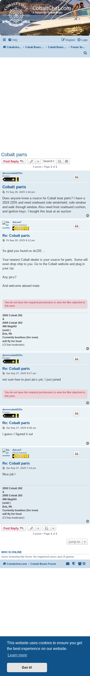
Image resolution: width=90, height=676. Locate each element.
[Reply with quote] (76, 177)
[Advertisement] (45, 105)
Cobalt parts (14, 154)
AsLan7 (16, 222)
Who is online (11, 552)
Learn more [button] (17, 655)
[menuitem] (13, 40)
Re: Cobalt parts (16, 235)
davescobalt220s (12, 173)
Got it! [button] (27, 667)
